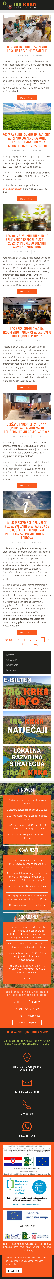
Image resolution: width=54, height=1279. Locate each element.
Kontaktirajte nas (29, 1022)
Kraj (36, 644)
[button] (50, 5)
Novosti (37, 55)
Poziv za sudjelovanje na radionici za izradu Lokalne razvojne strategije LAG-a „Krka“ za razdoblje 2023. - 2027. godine (27, 140)
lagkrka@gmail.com (12, 188)
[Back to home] (19, 5)
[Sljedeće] (28, 644)
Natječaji (11, 670)
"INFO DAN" (27, 978)
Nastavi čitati (27, 97)
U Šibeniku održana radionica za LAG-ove (27, 809)
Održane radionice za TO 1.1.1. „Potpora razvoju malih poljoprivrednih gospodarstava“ (27, 428)
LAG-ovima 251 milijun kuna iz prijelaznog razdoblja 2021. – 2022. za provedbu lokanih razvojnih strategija (27, 241)
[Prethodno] (18, 639)
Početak (8, 639)
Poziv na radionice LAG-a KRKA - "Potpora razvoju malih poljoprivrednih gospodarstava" (27, 956)
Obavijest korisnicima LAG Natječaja (27, 905)
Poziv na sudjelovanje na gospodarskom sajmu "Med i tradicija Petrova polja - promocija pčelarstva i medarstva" (27, 876)
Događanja (12, 665)
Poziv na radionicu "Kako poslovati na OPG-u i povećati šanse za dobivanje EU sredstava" (27, 864)
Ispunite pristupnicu (29, 1015)
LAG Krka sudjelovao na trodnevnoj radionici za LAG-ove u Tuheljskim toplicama (27, 332)
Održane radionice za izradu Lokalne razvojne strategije (27, 48)
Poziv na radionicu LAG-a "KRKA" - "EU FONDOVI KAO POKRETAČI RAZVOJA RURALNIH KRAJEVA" (27, 969)
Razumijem (13, 1270)
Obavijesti (37, 150)
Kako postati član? (29, 1008)
